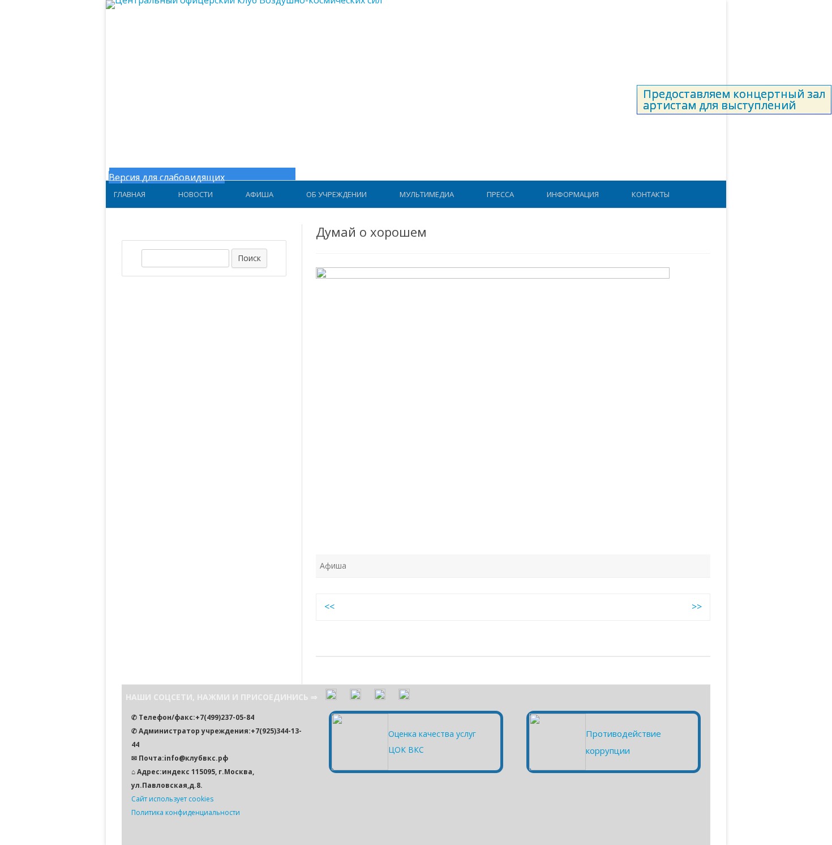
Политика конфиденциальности (185, 812)
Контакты (651, 194)
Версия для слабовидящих (167, 177)
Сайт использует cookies (172, 799)
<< (329, 606)
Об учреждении (336, 194)
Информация (573, 194)
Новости (195, 194)
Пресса (500, 194)
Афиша (259, 194)
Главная (129, 194)
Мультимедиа (427, 194)
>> (697, 606)
